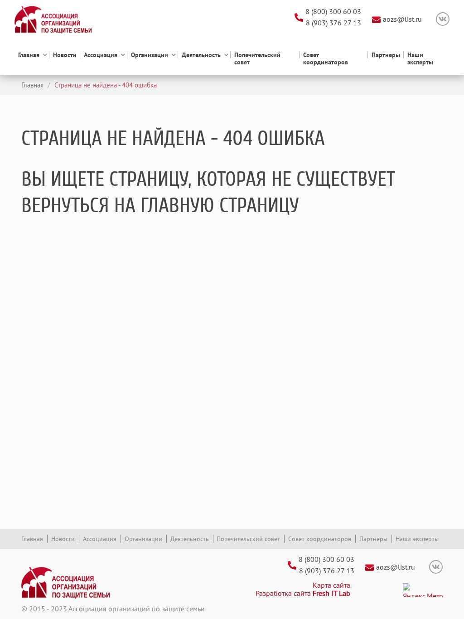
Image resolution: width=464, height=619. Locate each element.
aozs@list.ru (402, 19)
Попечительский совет (257, 58)
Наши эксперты (420, 58)
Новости (65, 55)
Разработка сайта (303, 593)
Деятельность (201, 55)
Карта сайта (331, 585)
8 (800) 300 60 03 (333, 11)
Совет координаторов (325, 58)
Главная (28, 55)
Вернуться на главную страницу (160, 205)
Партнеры (386, 55)
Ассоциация (100, 55)
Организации (149, 55)
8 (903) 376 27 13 (333, 22)
